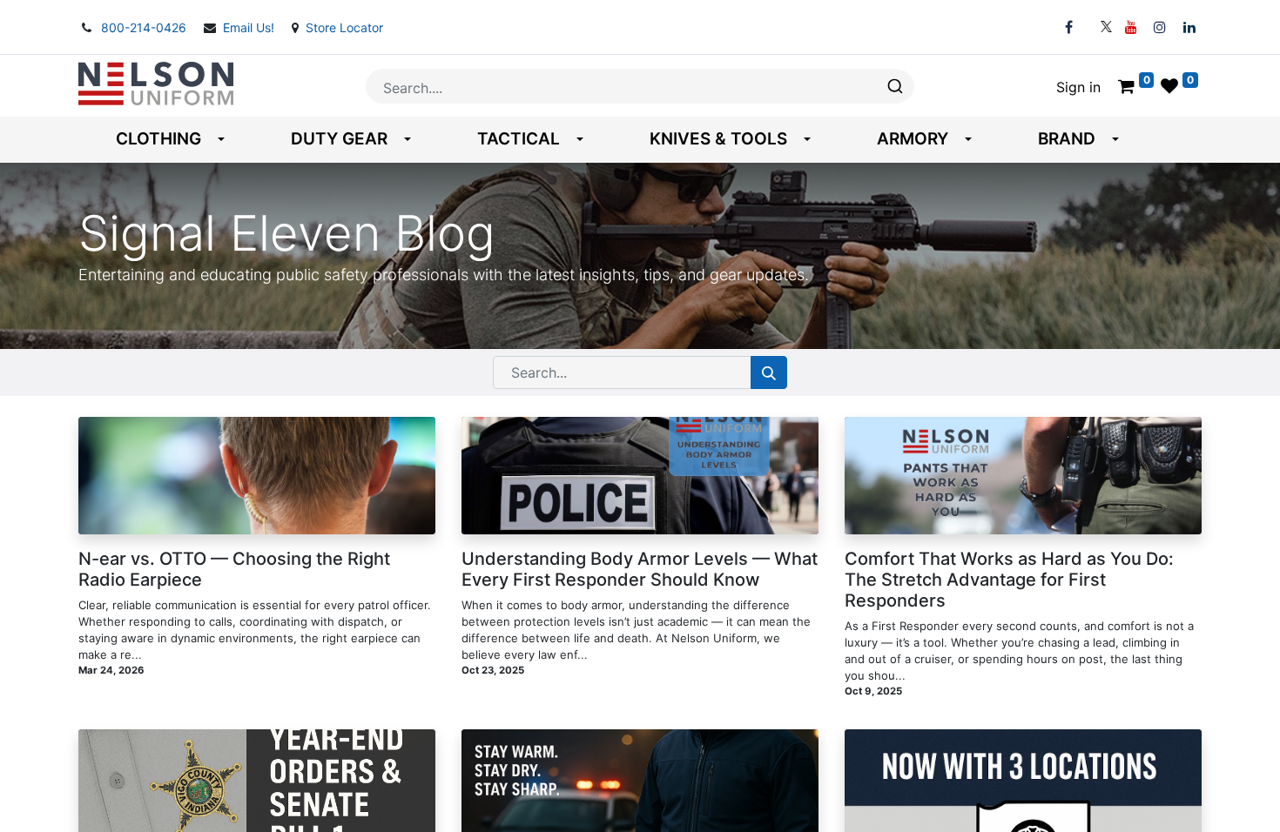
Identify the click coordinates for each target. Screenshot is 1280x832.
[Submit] (893, 86)
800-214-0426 (145, 27)
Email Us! (250, 27)
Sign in (1078, 87)
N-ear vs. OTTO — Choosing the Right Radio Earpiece (234, 569)
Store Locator (344, 27)
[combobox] (640, 86)
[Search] (769, 372)
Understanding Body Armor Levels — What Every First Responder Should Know (639, 569)
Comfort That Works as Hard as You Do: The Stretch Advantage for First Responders (1009, 579)
